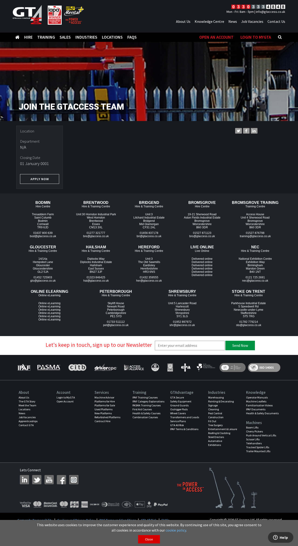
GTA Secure (177, 397)
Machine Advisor (104, 397)
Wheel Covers (178, 413)
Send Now (240, 345)
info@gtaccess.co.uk (270, 12)
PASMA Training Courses (146, 405)
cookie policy (176, 530)
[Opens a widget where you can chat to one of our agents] (280, 538)
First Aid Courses (142, 409)
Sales (65, 37)
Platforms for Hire (105, 401)
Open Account (65, 401)
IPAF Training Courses (145, 397)
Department (30, 141)
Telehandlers (254, 443)
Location (27, 131)
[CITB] (77, 367)
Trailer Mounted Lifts (258, 451)
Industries (86, 37)
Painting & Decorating (221, 401)
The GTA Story (27, 401)
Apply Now (39, 179)
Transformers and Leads (184, 417)
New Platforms (103, 413)
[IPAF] (25, 367)
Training (46, 37)
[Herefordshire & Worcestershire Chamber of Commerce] (206, 367)
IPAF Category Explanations (148, 401)
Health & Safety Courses (146, 413)
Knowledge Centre (209, 21)
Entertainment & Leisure (222, 429)
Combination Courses (145, 417)
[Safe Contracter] (155, 367)
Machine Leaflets (256, 401)
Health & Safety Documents (262, 413)
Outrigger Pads (179, 409)
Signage (213, 405)
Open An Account (216, 37)
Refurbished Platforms (107, 417)
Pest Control (215, 413)
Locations (112, 37)
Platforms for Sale (105, 405)
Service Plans (178, 421)
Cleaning (213, 409)
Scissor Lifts (253, 439)
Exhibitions (214, 445)
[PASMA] (48, 367)
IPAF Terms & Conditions (184, 429)
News (232, 21)
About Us (183, 21)
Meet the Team (27, 405)
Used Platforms (103, 409)
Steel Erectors (216, 437)
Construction (216, 417)
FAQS (132, 37)
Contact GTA (26, 425)
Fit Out (212, 421)
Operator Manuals (257, 397)
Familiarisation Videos (259, 405)
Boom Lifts (252, 427)
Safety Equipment (180, 401)
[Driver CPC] (105, 367)
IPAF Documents (255, 409)
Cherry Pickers (254, 431)
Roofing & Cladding (219, 433)
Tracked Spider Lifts (257, 447)
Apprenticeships (28, 421)
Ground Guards (179, 405)
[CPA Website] (185, 367)
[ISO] (232, 367)
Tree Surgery (215, 425)
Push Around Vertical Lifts (261, 435)
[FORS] (170, 367)
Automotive (215, 441)
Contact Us (276, 21)
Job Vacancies (252, 21)
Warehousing (216, 397)
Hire (28, 37)
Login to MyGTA (255, 37)
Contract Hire (102, 421)
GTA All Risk (177, 425)
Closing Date (30, 157)
